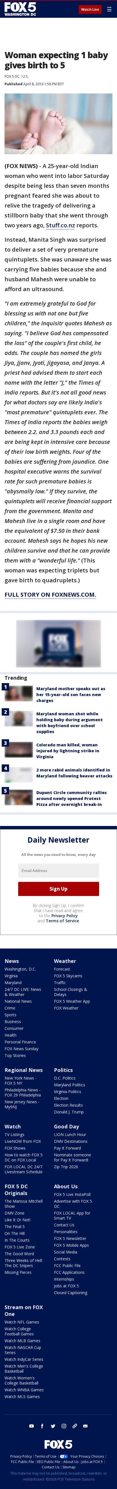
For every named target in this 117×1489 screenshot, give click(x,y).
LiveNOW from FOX (23, 1141)
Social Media (65, 1252)
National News (18, 1001)
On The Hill (15, 1233)
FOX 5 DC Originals (16, 1189)
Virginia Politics (67, 1091)
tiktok (74, 1426)
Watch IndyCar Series (24, 1359)
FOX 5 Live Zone (20, 1247)
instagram (63, 1426)
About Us (66, 1186)
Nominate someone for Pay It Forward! (72, 1157)
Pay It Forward (67, 1148)
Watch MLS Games (22, 1396)
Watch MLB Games (22, 1340)
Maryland (13, 982)
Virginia (11, 975)
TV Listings (14, 1134)
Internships (64, 1279)
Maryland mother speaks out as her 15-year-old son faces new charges (70, 694)
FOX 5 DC (12, 76)
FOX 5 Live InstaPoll (72, 1194)
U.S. (25, 76)
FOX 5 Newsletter (70, 1238)
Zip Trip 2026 (66, 1166)
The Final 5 (15, 1226)
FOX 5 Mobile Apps (71, 1245)
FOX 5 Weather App (72, 1001)
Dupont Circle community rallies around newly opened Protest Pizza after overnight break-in (71, 798)
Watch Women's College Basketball (21, 1380)
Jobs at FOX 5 (66, 1286)
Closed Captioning (70, 1292)
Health (10, 1035)
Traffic (60, 982)
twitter (53, 1426)
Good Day (66, 1126)
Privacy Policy (64, 915)
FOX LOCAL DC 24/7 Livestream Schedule (24, 1169)
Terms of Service (62, 920)
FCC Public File (67, 1265)
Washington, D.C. (20, 969)
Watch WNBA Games (24, 1389)
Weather (65, 961)
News (12, 961)
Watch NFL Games (22, 1322)
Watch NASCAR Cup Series (23, 1350)
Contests (62, 1258)
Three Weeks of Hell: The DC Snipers (24, 1263)
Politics (63, 1070)
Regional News (24, 1070)
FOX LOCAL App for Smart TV (72, 1215)
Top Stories (15, 1055)
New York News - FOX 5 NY (21, 1080)
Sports (10, 1014)
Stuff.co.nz (60, 225)
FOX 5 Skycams (68, 975)
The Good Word (19, 1253)
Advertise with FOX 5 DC (73, 1203)
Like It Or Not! (17, 1219)
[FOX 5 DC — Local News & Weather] (21, 9)
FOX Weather (66, 1008)
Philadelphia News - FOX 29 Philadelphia (23, 1092)
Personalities (66, 1231)
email (85, 1426)
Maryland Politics (69, 1084)
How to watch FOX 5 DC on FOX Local (24, 1157)
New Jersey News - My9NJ (22, 1104)
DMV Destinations (70, 1141)
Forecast (62, 969)
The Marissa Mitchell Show (24, 1203)
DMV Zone (14, 1213)
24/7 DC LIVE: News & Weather (23, 992)
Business (13, 1021)
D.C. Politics (65, 1078)
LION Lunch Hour (70, 1134)
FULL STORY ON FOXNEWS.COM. (50, 594)
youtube (31, 1426)
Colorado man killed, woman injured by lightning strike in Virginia (67, 750)
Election (61, 1098)
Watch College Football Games (19, 1331)
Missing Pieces (18, 1272)
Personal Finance (20, 1042)
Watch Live (90, 10)
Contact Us (64, 1225)
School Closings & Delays (70, 992)
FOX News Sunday (21, 1048)
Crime (10, 1008)
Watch (13, 1126)
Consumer (14, 1028)
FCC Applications (69, 1272)
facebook (42, 1426)
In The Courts (17, 1240)
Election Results (68, 1105)
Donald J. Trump (69, 1112)
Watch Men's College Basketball (24, 1368)
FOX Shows (15, 1148)
